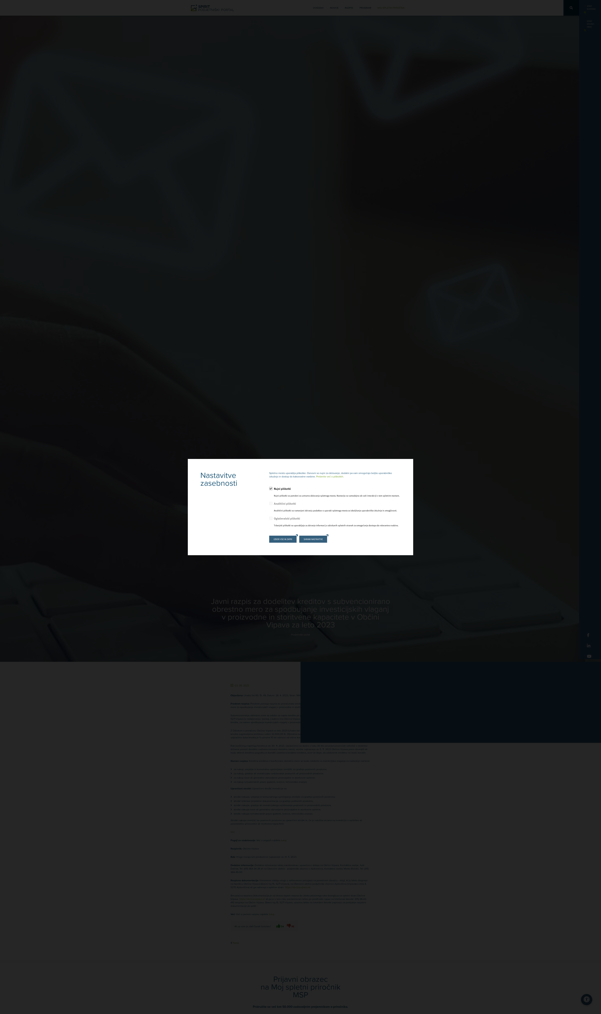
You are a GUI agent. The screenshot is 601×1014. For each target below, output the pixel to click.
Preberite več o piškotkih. (330, 476)
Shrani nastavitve (313, 539)
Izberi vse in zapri (283, 539)
